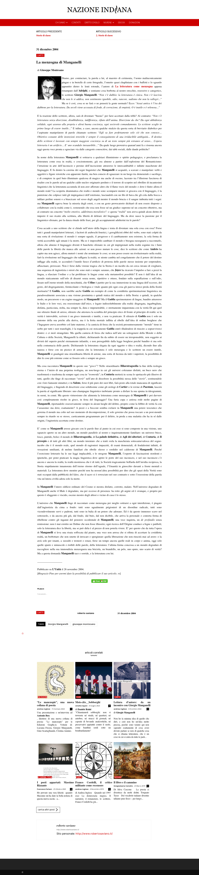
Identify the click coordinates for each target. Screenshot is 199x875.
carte (40, 55)
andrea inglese (43, 709)
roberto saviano (85, 613)
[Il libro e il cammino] (132, 760)
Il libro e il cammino (125, 782)
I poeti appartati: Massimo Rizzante (55, 783)
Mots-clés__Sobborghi (87, 702)
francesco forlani (44, 789)
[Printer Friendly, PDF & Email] (99, 582)
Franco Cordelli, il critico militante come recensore (93, 783)
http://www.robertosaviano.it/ (68, 830)
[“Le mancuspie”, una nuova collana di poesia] (55, 680)
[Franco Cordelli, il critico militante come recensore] (93, 760)
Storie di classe (43, 35)
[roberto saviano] (46, 830)
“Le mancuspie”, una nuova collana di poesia (55, 703)
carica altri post (46, 809)
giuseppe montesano (84, 624)
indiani (117, 777)
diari (78, 697)
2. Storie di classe (104, 35)
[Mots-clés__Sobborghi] (93, 680)
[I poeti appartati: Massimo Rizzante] (55, 760)
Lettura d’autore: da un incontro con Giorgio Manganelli (132, 703)
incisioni (42, 697)
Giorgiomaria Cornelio (123, 786)
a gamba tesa (45, 777)
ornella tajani (81, 706)
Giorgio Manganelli (58, 624)
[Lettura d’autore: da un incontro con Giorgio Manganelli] (132, 680)
